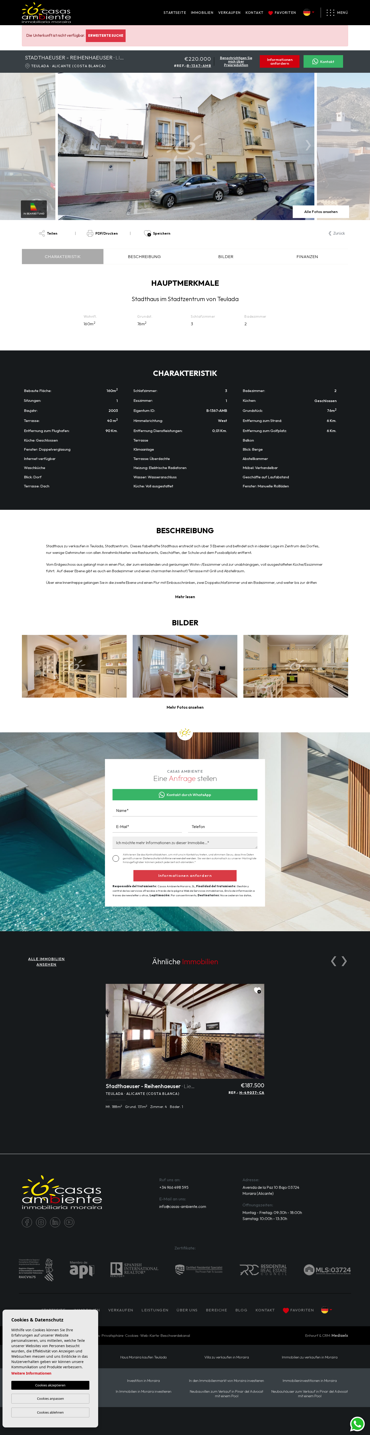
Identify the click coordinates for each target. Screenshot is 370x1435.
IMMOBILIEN (202, 12)
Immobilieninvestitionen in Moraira (310, 1381)
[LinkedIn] (55, 1222)
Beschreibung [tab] (144, 256)
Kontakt (255, 12)
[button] (185, 707)
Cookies (131, 1335)
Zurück (339, 233)
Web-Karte (149, 1335)
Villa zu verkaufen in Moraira (226, 1357)
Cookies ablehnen (50, 1412)
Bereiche (216, 1310)
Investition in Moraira (143, 1381)
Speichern (161, 233)
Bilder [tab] (225, 256)
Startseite (175, 12)
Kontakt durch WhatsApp (189, 794)
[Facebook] (27, 1222)
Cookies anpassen (50, 1398)
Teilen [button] (52, 233)
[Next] (344, 961)
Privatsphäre (112, 1335)
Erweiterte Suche (105, 35)
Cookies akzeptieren (50, 1385)
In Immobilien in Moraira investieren (143, 1391)
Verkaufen (229, 12)
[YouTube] (69, 1222)
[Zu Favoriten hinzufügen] (257, 990)
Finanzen (307, 256)
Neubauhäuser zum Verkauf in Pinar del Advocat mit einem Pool (309, 1393)
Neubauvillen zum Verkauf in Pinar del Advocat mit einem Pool (226, 1393)
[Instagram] (41, 1222)
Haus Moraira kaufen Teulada (143, 1357)
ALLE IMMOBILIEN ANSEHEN (46, 961)
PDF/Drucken (106, 233)
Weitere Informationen (31, 1373)
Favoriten (285, 12)
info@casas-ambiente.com (182, 1206)
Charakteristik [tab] (63, 256)
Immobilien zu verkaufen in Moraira (310, 1357)
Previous (63, 146)
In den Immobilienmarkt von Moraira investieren (226, 1381)
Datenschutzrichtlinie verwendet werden (169, 858)
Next (310, 146)
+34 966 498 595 (174, 1187)
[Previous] (334, 961)
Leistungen (155, 1310)
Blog (241, 1310)
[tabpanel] (185, 1049)
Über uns (187, 1310)
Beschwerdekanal (175, 1335)
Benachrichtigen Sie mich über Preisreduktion (236, 61)
